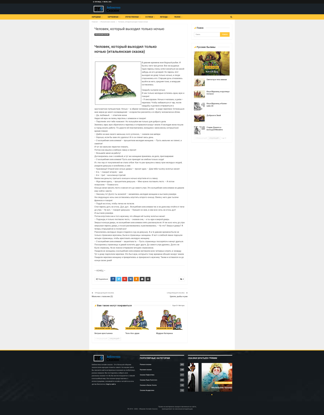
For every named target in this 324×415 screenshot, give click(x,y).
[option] (210, 378)
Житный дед (212, 72)
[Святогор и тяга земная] (199, 82)
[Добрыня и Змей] (199, 118)
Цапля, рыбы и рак (179, 296)
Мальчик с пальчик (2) (102, 296)
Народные (96, 17)
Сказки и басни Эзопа (148, 385)
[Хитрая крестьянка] (108, 320)
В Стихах (149, 17)
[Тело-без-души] (139, 320)
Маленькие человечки (210, 387)
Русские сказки (146, 370)
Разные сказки (145, 364)
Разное (177, 17)
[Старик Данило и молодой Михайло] (199, 130)
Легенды (164, 17)
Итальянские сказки (102, 34)
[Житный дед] (212, 63)
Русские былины (212, 67)
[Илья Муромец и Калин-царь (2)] (199, 106)
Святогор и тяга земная (217, 80)
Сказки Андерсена (147, 390)
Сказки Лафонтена (147, 375)
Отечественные (132, 17)
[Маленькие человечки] (210, 377)
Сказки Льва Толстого (148, 380)
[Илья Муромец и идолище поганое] (199, 94)
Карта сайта (111, 384)
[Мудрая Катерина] (170, 320)
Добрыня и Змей (214, 115)
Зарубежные (113, 17)
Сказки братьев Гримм (210, 383)
